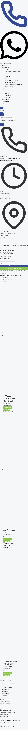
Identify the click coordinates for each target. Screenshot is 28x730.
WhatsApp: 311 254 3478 (13, 158)
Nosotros (5, 65)
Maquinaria (6, 99)
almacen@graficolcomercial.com (8, 160)
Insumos (5, 89)
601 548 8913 (3, 158)
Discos (7, 93)
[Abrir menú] (1, 113)
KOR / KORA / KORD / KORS (12, 72)
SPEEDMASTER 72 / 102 (11, 80)
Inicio (1, 246)
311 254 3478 (10, 720)
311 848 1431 (17, 720)
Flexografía (6, 101)
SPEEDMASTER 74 (10, 82)
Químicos (7, 97)
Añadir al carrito (14, 266)
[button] (14, 268)
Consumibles (8, 91)
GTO (6, 69)
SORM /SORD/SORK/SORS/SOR (13, 84)
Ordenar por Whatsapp (14, 268)
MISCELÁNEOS (9, 86)
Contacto (5, 103)
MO (6, 74)
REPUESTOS (7, 246)
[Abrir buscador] (1, 108)
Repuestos (6, 67)
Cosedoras (8, 95)
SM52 (6, 78)
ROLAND (7, 76)
